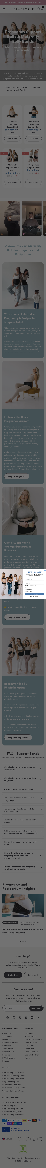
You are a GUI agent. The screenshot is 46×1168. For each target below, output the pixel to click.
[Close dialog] (45, 570)
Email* (26, 577)
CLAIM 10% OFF (34, 594)
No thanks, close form (34, 596)
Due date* (27, 581)
